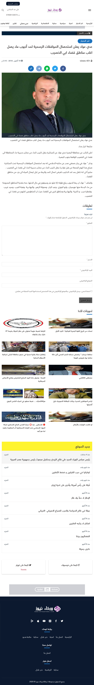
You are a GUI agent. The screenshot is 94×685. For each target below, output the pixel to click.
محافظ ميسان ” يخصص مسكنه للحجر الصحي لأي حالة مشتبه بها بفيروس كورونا (72, 356)
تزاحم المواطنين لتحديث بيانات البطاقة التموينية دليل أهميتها (72, 402)
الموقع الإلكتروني (86, 280)
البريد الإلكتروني (86, 270)
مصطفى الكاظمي (85, 377)
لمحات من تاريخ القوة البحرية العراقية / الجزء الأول (73, 331)
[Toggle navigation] (89, 10)
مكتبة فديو (27, 637)
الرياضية (48, 669)
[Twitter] (55, 68)
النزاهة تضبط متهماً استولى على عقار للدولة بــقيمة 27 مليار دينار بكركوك (25, 332)
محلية (36, 637)
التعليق (89, 223)
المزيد (6, 454)
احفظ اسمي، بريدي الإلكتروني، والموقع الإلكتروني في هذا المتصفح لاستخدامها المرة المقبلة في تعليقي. (52, 291)
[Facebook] (63, 68)
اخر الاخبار (85, 40)
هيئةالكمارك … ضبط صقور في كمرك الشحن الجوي (26, 401)
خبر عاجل (43, 637)
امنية (52, 637)
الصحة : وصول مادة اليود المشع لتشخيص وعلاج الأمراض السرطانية (23, 379)
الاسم (89, 259)
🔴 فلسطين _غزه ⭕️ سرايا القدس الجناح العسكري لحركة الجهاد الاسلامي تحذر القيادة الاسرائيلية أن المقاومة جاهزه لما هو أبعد (24, 428)
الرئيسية (68, 637)
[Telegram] (39, 68)
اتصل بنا (59, 637)
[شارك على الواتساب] (47, 68)
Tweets (23, 569)
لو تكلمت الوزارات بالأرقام (82, 424)
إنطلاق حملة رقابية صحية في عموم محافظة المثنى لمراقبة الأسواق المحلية (23, 356)
